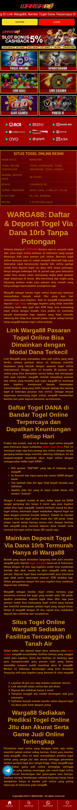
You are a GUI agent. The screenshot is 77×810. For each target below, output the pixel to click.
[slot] (58, 60)
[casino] (58, 83)
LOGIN (56, 22)
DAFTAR (20, 22)
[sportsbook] (19, 83)
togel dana (19, 303)
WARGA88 (31, 249)
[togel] (19, 60)
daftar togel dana (52, 446)
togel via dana (38, 563)
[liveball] (58, 105)
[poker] (19, 105)
